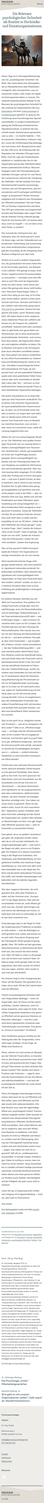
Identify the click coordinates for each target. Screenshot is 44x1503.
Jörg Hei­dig (7, 1203)
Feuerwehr (21, 1237)
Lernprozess (6, 1240)
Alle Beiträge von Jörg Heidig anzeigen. (16, 1363)
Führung (29, 1237)
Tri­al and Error (8, 309)
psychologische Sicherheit (21, 1240)
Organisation (37, 1234)
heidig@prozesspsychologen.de (15, 1439)
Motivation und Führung (23, 1234)
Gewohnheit (37, 1237)
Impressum (6, 1457)
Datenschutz (7, 1461)
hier (12, 1190)
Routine (34, 1240)
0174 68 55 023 (8, 1443)
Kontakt (5, 1454)
